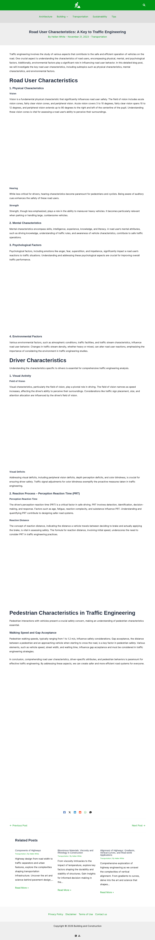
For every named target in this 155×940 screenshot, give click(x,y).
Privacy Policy (55, 914)
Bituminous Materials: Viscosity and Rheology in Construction (75, 851)
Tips (114, 16)
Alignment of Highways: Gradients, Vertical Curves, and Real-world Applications (117, 852)
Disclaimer (70, 914)
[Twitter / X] (70, 812)
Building (61, 16)
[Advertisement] (77, 152)
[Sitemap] (79, 936)
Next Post (138, 825)
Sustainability (100, 16)
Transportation (80, 16)
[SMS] (90, 812)
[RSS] (76, 936)
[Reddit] (80, 812)
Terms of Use (86, 914)
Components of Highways (28, 850)
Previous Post (18, 825)
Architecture (45, 16)
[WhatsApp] (85, 812)
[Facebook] (64, 812)
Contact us (101, 914)
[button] (144, 5)
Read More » (22, 887)
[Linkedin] (75, 812)
